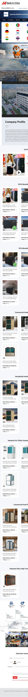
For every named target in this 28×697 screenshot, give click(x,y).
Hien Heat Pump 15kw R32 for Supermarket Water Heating (10, 554)
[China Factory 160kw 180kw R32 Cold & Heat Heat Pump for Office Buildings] (10, 351)
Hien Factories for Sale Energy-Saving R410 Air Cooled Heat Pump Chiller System (10, 490)
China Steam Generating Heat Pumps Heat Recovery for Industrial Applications (9, 590)
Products (11, 20)
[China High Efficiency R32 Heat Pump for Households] (10, 259)
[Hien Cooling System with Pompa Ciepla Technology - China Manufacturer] (10, 415)
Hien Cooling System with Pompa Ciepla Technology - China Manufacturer (9, 425)
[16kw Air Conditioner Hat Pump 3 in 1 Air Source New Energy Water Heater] (10, 287)
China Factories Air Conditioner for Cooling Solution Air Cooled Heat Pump (10, 462)
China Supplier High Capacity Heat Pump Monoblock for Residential (9, 233)
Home (4, 20)
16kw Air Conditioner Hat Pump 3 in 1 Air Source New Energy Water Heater (10, 297)
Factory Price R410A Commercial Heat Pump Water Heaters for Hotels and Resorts (10, 526)
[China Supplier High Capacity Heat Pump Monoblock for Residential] (10, 223)
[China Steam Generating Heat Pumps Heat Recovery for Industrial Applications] (10, 580)
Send (15, 677)
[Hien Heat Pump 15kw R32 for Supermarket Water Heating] (10, 543)
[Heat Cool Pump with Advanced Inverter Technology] (10, 323)
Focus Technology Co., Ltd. (18, 691)
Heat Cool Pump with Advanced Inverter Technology (10, 333)
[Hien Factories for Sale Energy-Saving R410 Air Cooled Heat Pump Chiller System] (10, 479)
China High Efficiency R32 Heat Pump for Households (10, 269)
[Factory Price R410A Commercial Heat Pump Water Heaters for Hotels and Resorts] (10, 516)
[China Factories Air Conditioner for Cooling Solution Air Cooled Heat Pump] (10, 451)
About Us (18, 20)
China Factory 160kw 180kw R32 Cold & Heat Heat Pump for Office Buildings (10, 361)
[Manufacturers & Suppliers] (10, 3)
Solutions (24, 20)
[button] (27, 57)
